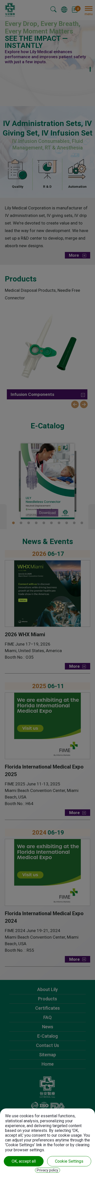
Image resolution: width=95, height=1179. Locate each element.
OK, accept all (24, 1161)
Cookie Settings (69, 1161)
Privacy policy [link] (47, 1170)
